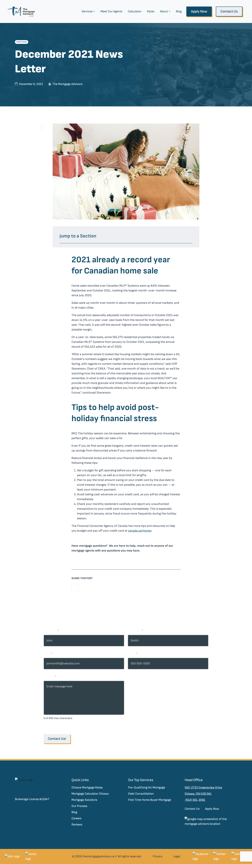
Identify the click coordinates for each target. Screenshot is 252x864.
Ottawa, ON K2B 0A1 (198, 793)
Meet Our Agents (111, 11)
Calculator (134, 11)
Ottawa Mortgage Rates (87, 787)
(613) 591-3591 (195, 800)
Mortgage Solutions (84, 800)
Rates (150, 11)
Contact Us (229, 11)
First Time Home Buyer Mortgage (149, 800)
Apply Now (199, 11)
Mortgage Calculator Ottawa (90, 793)
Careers (76, 818)
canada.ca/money (139, 530)
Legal (176, 856)
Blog (179, 11)
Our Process (79, 806)
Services (87, 11)
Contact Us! (57, 739)
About (164, 11)
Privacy (157, 856)
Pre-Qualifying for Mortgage (146, 787)
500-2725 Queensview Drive (203, 787)
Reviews (76, 824)
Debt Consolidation (141, 793)
